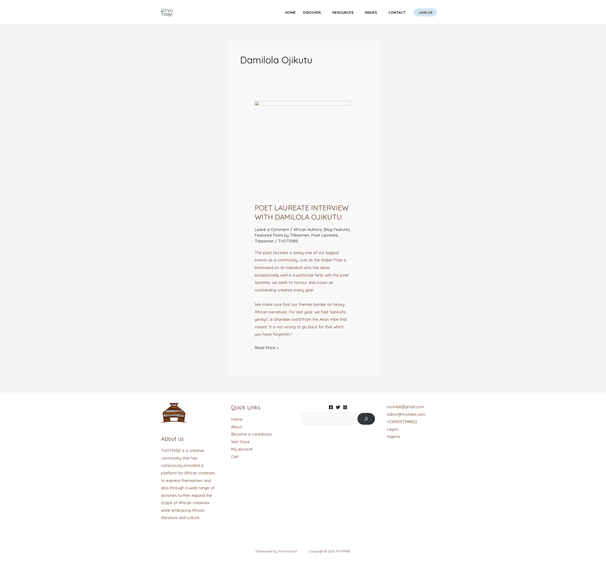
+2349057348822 (402, 421)
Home (290, 12)
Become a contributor (251, 434)
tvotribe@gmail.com (405, 406)
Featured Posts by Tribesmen (282, 235)
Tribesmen (264, 240)
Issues (371, 12)
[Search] (366, 419)
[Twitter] (338, 407)
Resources (342, 12)
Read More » (267, 347)
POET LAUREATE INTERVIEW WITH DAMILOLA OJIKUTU (302, 212)
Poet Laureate (324, 235)
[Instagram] (345, 407)
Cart (235, 456)
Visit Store (240, 441)
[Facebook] (331, 407)
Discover (312, 12)
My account (242, 448)
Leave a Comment (272, 229)
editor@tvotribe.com (406, 414)
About (236, 426)
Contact (396, 12)
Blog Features (337, 229)
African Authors (308, 229)
